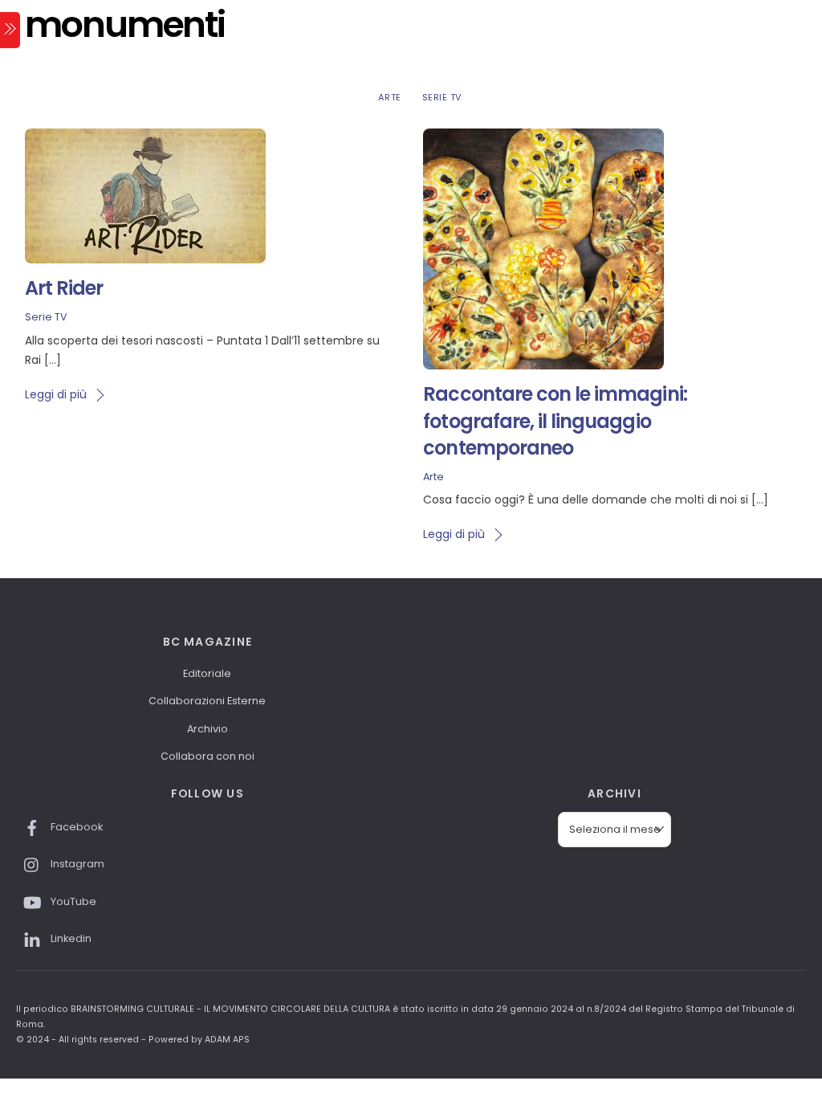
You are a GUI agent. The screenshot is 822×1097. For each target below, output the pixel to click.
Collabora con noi (207, 756)
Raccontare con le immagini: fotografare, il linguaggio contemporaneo (554, 421)
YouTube (72, 901)
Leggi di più (56, 394)
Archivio (207, 729)
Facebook (75, 827)
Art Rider (64, 288)
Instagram (76, 864)
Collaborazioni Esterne (207, 701)
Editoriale (207, 673)
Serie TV (442, 97)
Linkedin (70, 938)
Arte (389, 97)
